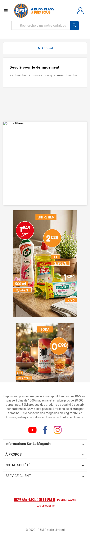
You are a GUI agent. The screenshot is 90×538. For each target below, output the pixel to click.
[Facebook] (46, 431)
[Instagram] (58, 431)
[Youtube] (33, 431)
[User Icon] (80, 10)
